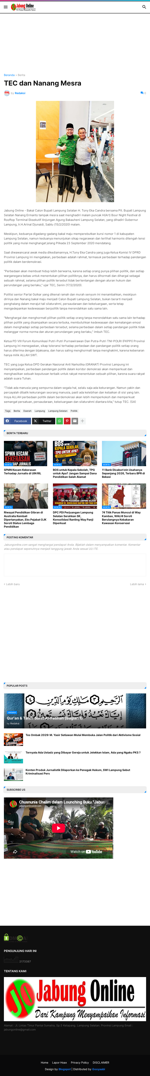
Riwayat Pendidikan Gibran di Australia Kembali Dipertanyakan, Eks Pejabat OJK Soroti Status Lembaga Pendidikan (25, 519)
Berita (21, 75)
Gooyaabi (98, 1069)
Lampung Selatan (57, 410)
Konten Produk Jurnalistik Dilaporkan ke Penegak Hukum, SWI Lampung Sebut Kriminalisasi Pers (78, 771)
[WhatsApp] (59, 421)
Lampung (40, 410)
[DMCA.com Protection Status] (16, 941)
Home (44, 1062)
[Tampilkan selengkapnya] (82, 421)
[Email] (74, 421)
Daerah (27, 410)
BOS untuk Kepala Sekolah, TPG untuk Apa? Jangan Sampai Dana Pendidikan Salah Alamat (75, 473)
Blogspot (65, 1069)
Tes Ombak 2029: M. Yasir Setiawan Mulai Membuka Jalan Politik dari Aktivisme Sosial (83, 735)
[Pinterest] (67, 421)
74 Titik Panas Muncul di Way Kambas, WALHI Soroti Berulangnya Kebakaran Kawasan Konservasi (121, 518)
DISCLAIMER (101, 1062)
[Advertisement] (75, 46)
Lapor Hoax (59, 1062)
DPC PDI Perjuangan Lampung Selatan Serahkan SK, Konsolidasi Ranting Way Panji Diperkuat (73, 518)
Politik (74, 410)
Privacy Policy (80, 1062)
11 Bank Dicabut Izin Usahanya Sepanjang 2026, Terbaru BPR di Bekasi (123, 473)
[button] (5, 7)
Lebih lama (137, 584)
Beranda (9, 75)
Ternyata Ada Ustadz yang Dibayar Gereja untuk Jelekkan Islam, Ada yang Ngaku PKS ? (83, 752)
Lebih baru (13, 584)
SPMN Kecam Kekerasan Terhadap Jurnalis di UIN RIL (22, 471)
